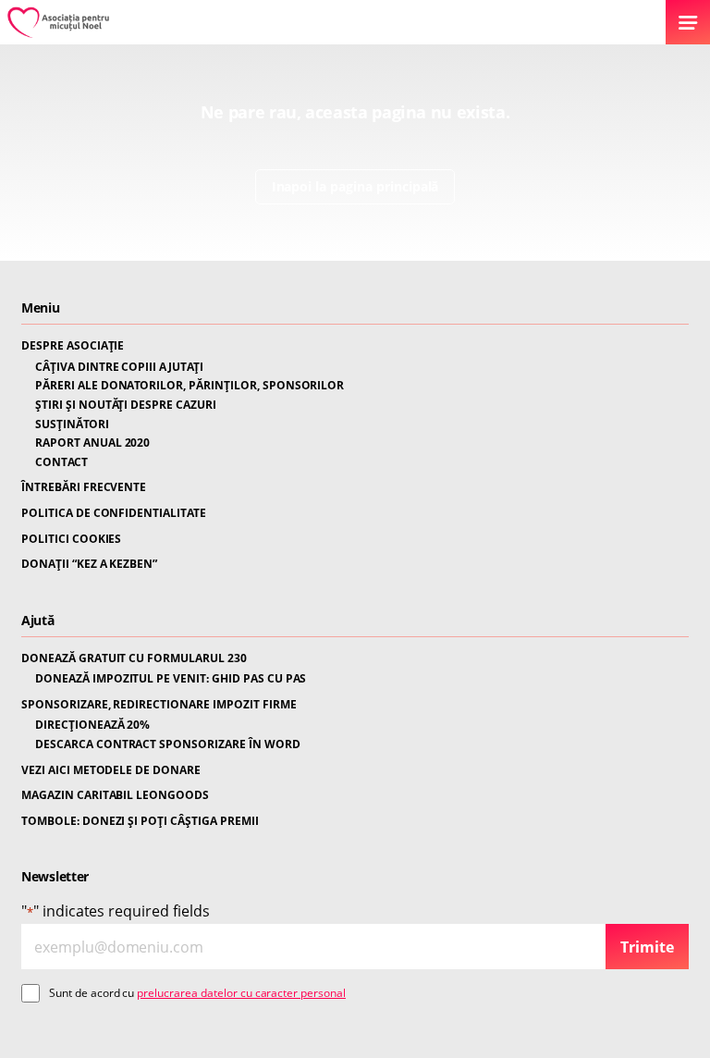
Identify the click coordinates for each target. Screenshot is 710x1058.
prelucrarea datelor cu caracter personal (241, 993)
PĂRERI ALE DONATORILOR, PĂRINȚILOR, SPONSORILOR (189, 385)
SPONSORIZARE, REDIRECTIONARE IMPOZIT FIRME (159, 704)
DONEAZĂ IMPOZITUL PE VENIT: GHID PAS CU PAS (170, 678)
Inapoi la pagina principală (355, 186)
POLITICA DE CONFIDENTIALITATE (113, 513)
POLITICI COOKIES (71, 539)
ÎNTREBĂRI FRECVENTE (83, 487)
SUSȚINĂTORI (72, 424)
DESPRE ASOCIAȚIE (72, 345)
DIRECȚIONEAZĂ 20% (92, 725)
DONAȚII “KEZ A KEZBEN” (89, 564)
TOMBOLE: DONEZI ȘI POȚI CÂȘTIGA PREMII (140, 821)
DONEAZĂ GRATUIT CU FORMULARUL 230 (134, 658)
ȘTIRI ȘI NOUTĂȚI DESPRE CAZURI (125, 405)
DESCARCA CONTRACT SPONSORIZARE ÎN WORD (167, 744)
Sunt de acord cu (197, 993)
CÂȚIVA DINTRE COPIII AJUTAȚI (119, 367)
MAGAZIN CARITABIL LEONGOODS (115, 795)
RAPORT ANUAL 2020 (92, 443)
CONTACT (61, 462)
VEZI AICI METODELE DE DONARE (111, 770)
